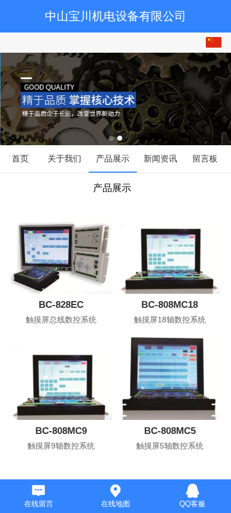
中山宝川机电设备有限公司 (115, 16)
